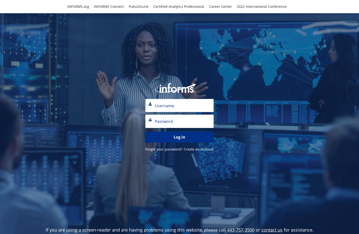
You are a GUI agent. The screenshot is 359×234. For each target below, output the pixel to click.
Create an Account (199, 149)
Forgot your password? (163, 149)
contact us (272, 230)
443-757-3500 (240, 230)
